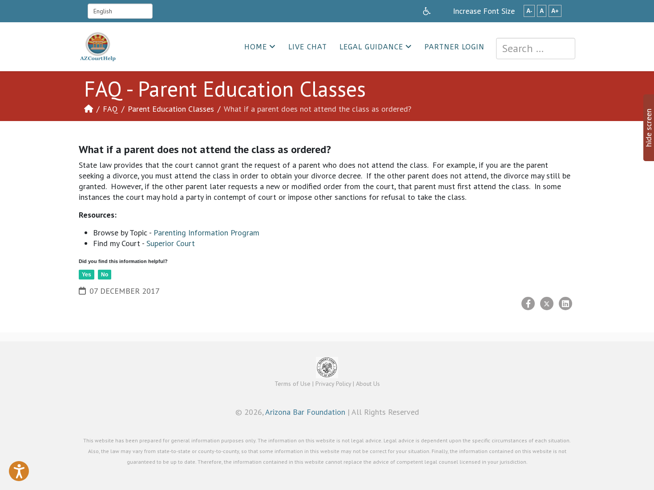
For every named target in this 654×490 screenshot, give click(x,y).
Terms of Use (293, 384)
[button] (19, 471)
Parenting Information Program (206, 232)
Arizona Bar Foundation (305, 412)
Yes (86, 274)
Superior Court (170, 243)
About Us (368, 384)
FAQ (110, 109)
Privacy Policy (333, 384)
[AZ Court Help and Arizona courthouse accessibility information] (427, 11)
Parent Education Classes (171, 109)
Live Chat (307, 47)
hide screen (648, 128)
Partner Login (454, 47)
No (104, 274)
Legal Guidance (371, 47)
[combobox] (535, 48)
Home (255, 47)
